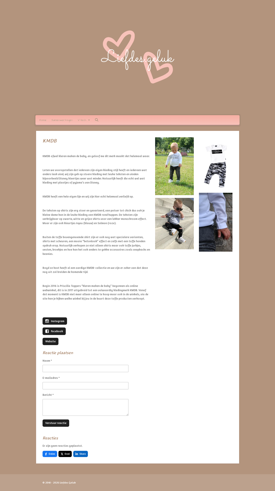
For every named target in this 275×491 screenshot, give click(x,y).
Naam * (47, 360)
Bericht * (48, 394)
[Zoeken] (97, 120)
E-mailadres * (51, 377)
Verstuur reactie (55, 423)
